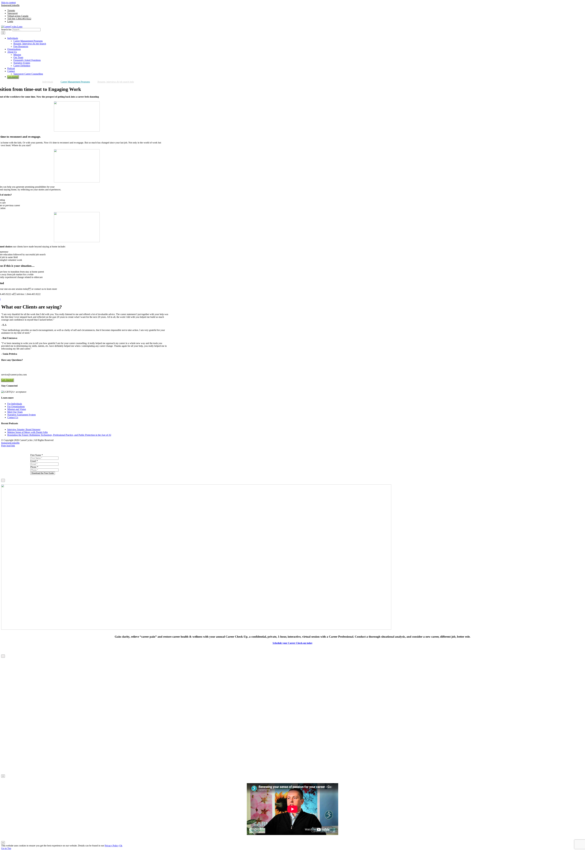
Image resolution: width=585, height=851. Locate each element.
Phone (34, 467)
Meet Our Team (15, 412)
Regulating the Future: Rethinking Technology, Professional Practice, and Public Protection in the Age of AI (59, 435)
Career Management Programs (75, 81)
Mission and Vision (16, 409)
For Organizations (16, 406)
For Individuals (14, 403)
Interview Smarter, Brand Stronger (23, 429)
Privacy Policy (112, 845)
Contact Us (12, 417)
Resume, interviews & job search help (116, 81)
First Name (36, 455)
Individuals (47, 81)
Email (34, 461)
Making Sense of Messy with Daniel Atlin (27, 432)
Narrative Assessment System (21, 414)
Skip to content (8, 2)
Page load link (8, 445)
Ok (120, 845)
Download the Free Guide (43, 473)
